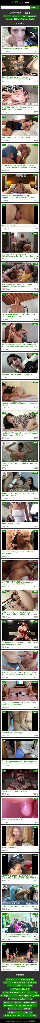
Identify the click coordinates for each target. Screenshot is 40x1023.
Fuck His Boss (11, 979)
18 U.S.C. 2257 (29, 1021)
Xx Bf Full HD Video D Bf (20, 989)
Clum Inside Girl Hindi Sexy (14, 982)
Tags (13, 1021)
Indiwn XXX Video (25, 1009)
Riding (16, 19)
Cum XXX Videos (29, 1002)
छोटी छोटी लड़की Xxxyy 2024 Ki (14, 992)
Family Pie (12, 1009)
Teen (23, 16)
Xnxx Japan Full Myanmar (29, 996)
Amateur (7, 16)
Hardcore (16, 16)
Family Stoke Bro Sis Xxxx (26, 1005)
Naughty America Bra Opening (20, 999)
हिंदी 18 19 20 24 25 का (12, 1015)
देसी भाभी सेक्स (31, 982)
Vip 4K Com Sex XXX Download (20, 1012)
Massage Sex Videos (9, 996)
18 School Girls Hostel (12, 1002)
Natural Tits (31, 16)
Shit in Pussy (32, 992)
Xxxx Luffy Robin (29, 1015)
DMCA (19, 1021)
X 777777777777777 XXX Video (20, 986)
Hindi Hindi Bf (9, 1005)
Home (7, 1021)
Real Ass (24, 19)
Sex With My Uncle (26, 979)
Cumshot (8, 19)
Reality (32, 19)
